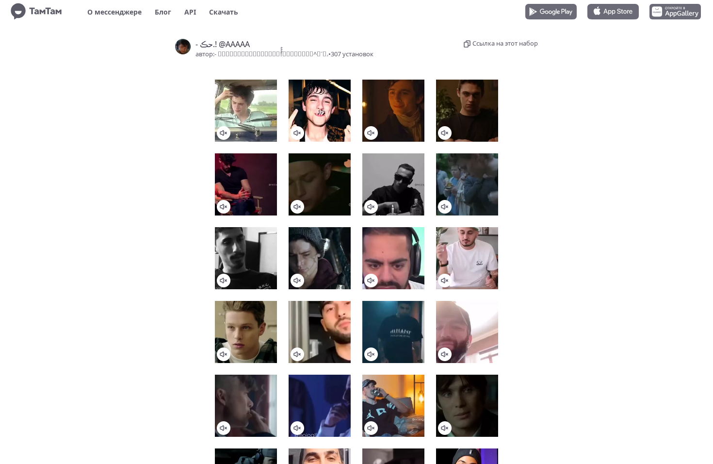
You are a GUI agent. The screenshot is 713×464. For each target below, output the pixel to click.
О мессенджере (114, 12)
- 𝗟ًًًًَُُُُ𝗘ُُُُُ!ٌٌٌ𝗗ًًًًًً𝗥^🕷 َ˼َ (271, 54)
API (190, 12)
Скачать (223, 12)
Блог (163, 12)
